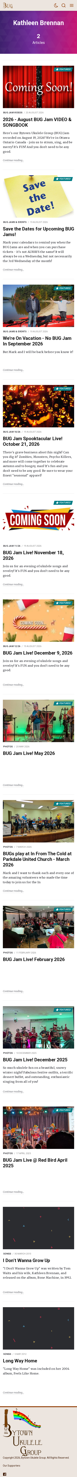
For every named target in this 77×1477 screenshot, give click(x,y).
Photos (8, 746)
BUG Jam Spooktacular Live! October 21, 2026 (32, 441)
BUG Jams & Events (15, 222)
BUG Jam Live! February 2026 (34, 959)
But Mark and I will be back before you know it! (38, 352)
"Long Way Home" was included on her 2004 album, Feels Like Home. (36, 1371)
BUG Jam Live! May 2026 (29, 753)
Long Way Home (20, 1360)
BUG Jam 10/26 (11, 431)
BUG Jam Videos (13, 112)
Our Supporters (11, 1465)
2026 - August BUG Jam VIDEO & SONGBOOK (37, 122)
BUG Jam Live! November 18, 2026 (33, 555)
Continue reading (12, 160)
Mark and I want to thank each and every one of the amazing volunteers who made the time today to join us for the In (38, 877)
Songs (7, 1253)
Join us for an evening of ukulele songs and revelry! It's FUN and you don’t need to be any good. (36, 570)
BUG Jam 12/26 (11, 646)
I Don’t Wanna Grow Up (26, 1260)
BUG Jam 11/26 (11, 545)
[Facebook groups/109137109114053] (4, 1474)
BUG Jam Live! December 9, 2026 (38, 653)
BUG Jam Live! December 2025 (35, 1059)
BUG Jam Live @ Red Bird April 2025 (35, 1162)
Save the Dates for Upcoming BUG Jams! (38, 231)
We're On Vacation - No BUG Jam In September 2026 (37, 341)
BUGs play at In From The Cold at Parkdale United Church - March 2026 (37, 859)
